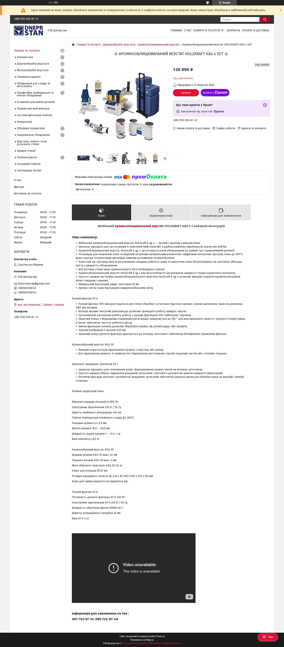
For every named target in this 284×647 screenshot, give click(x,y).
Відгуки (19, 187)
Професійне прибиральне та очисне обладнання (35, 94)
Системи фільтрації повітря (34, 115)
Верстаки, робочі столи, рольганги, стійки (32, 143)
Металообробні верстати (32, 70)
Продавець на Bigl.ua (142, 639)
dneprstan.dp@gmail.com (34, 283)
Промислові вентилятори (33, 108)
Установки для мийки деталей (36, 102)
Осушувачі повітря (28, 164)
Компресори (25, 57)
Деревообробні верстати (119, 44)
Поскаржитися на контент (136, 643)
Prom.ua (160, 636)
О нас (187, 30)
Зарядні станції (26, 150)
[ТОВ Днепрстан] (28, 30)
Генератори (24, 121)
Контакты (233, 30)
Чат (270, 636)
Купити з (208, 92)
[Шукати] (264, 19)
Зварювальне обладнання (33, 135)
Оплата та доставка (255, 30)
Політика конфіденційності (166, 643)
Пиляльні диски (27, 157)
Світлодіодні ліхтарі (29, 170)
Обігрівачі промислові (31, 128)
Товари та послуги (206, 30)
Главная (176, 30)
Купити (185, 92)
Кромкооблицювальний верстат (158, 44)
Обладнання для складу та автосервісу (33, 85)
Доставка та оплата (27, 193)
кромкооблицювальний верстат (139, 226)
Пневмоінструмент (29, 77)
